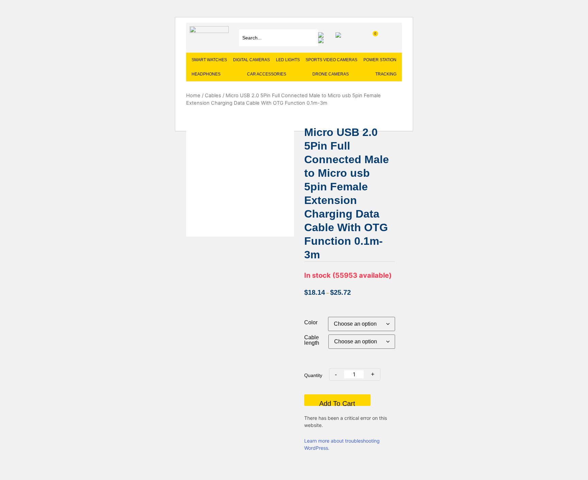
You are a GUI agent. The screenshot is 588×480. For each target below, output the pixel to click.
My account (340, 35)
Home (193, 95)
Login (322, 40)
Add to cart (337, 403)
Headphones (206, 74)
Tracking (385, 74)
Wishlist (322, 35)
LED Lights (288, 59)
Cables (213, 95)
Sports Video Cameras (331, 59)
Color (310, 322)
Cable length (311, 340)
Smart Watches (209, 59)
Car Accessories (266, 74)
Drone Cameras (330, 74)
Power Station (379, 59)
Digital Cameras (251, 59)
